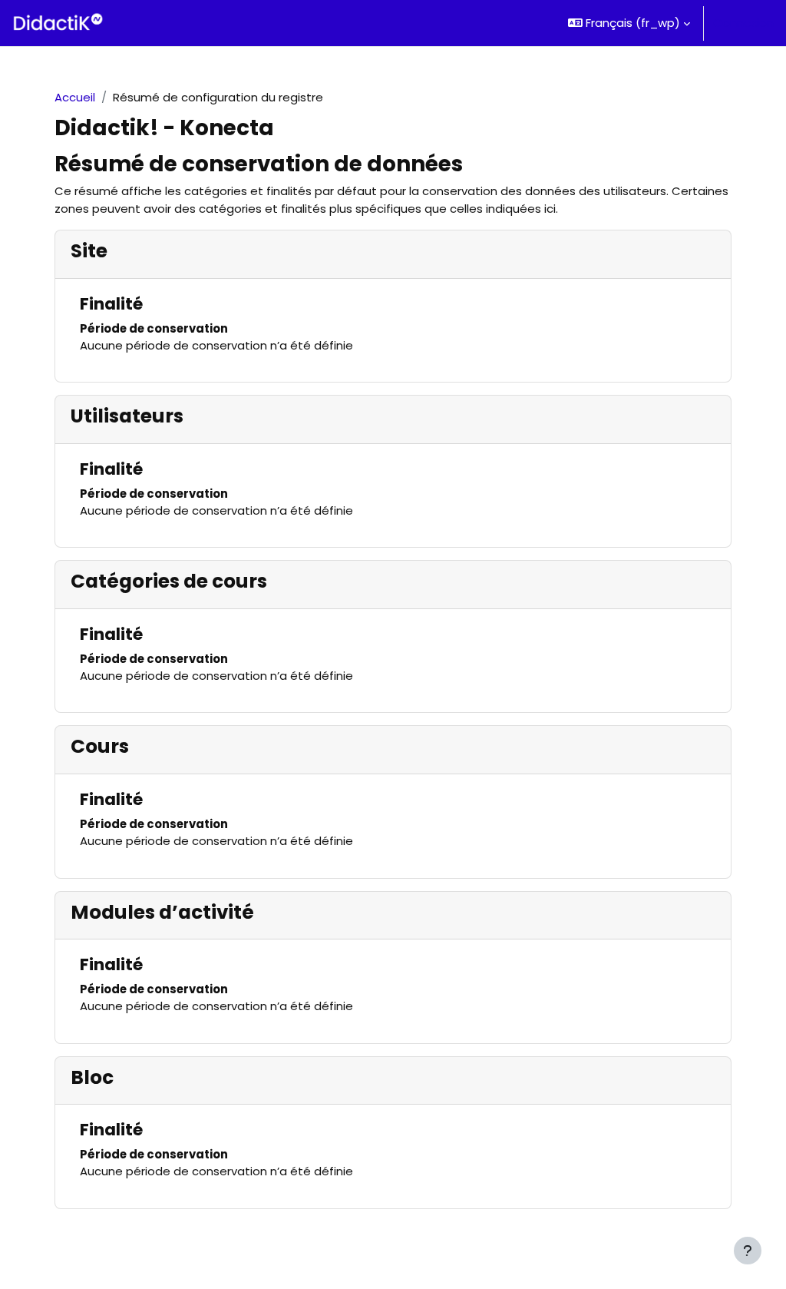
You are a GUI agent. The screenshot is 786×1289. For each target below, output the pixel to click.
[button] (629, 23)
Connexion (743, 23)
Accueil (74, 97)
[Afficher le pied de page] (747, 1250)
